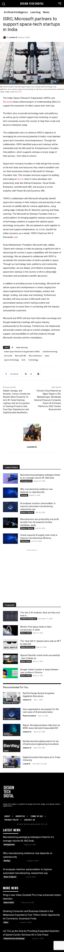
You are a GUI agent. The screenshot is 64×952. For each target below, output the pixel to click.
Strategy (24, 495)
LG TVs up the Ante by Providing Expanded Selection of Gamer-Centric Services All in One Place (31, 932)
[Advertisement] (32, 570)
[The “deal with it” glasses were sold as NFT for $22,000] (10, 644)
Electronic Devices (11, 703)
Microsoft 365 (20, 356)
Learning (35, 12)
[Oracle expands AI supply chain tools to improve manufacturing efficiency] (10, 538)
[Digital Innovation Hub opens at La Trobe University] (11, 762)
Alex (17, 902)
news (47, 356)
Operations (25, 541)
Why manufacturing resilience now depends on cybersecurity (36, 490)
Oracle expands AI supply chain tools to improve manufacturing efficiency (38, 536)
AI (12, 347)
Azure (20, 178)
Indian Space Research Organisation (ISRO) (22, 351)
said (16, 236)
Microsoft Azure (35, 356)
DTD (28, 938)
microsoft (8, 356)
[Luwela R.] (5, 37)
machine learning (50, 351)
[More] (38, 374)
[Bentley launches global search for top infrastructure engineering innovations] (11, 746)
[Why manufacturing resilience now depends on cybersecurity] (10, 492)
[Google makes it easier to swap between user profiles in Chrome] (10, 673)
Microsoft (18, 92)
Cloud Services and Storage (14, 938)
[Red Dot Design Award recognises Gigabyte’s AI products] (11, 698)
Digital (6, 751)
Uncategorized (26, 481)
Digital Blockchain (27, 647)
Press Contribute (29, 716)
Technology (33, 360)
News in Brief (26, 633)
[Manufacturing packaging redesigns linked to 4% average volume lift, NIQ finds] (10, 478)
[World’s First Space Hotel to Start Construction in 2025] (10, 630)
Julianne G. (27, 700)
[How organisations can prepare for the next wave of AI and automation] (11, 714)
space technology (11, 360)
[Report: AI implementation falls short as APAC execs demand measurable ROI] (11, 730)
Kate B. (19, 844)
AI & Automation (9, 719)
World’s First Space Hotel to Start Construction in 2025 (35, 628)
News (46, 12)
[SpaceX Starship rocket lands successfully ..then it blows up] (10, 659)
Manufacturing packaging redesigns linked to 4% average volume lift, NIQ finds (40, 476)
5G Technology (9, 767)
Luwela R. (13, 37)
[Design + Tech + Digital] (32, 792)
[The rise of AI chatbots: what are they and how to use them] (10, 616)
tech (23, 360)
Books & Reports (27, 512)
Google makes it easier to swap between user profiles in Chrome (39, 671)
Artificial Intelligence (16, 12)
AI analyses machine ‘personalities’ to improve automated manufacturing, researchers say (38, 506)
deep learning (22, 347)
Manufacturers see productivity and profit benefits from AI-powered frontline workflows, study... (39, 522)
